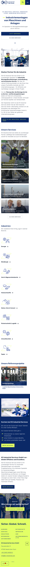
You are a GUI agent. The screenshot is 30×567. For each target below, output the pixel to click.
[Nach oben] (27, 543)
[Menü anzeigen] (27, 2)
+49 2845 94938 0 (7, 552)
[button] (5, 563)
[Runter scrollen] (15, 43)
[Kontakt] (22, 2)
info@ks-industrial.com (8, 555)
